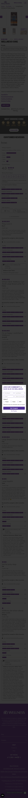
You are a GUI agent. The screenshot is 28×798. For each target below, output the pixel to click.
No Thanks (14, 411)
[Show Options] (23, 396)
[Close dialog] (24, 386)
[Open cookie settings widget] (2, 795)
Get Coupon (14, 408)
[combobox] (19, 396)
